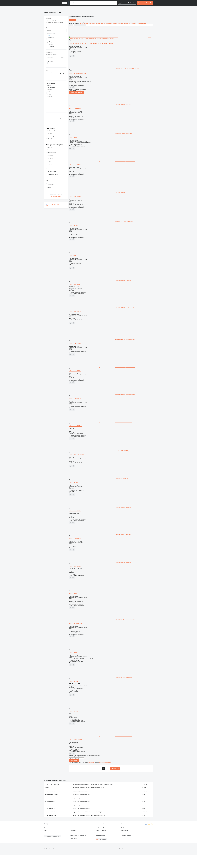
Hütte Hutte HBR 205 (75, 311)
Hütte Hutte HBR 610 (75, 538)
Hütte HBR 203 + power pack (77, 73)
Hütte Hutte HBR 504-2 (75, 426)
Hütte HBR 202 (73, 711)
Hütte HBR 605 (73, 482)
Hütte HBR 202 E (74, 225)
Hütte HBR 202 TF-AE (75, 623)
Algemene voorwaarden (75, 827)
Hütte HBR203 (73, 137)
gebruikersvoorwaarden (105, 762)
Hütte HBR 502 (73, 681)
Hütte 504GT (72, 255)
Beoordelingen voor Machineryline (78, 835)
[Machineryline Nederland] (52, 2)
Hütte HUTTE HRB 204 (75, 740)
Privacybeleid (73, 830)
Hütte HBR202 (73, 652)
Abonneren (74, 760)
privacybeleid (91, 762)
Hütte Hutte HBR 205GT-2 (76, 454)
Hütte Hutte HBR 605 (75, 108)
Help (45, 830)
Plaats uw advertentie (76, 92)
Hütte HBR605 (73, 593)
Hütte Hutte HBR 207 (75, 284)
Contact (46, 833)
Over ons (46, 827)
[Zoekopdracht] (71, 3)
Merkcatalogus (73, 838)
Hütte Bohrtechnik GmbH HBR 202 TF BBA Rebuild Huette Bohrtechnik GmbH (91, 43)
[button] (70, 56)
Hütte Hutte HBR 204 (75, 511)
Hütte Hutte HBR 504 (75, 196)
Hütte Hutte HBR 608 (75, 165)
